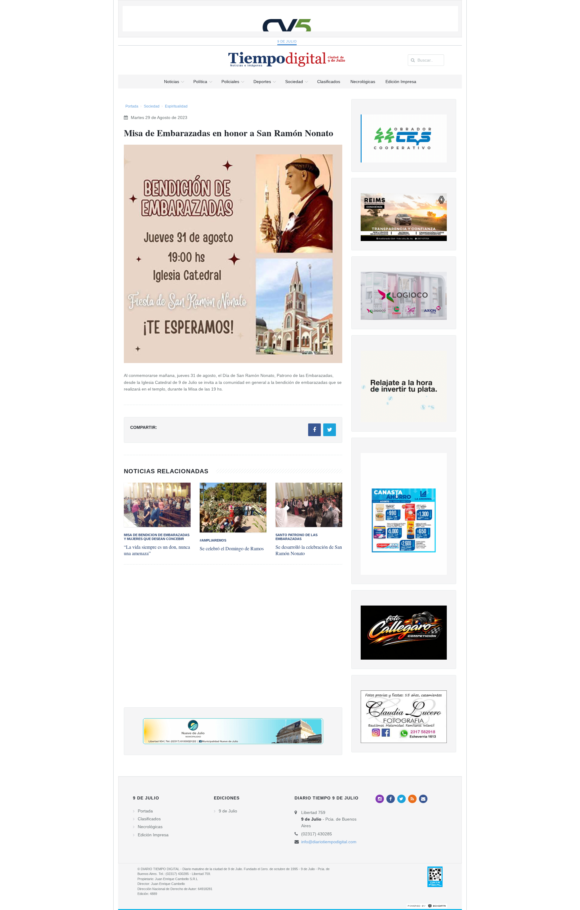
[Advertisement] (233, 642)
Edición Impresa (153, 834)
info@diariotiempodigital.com (328, 841)
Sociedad (152, 106)
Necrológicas (150, 826)
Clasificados (149, 818)
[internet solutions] (427, 905)
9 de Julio (287, 41)
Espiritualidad (176, 106)
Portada (131, 106)
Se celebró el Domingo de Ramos (232, 548)
